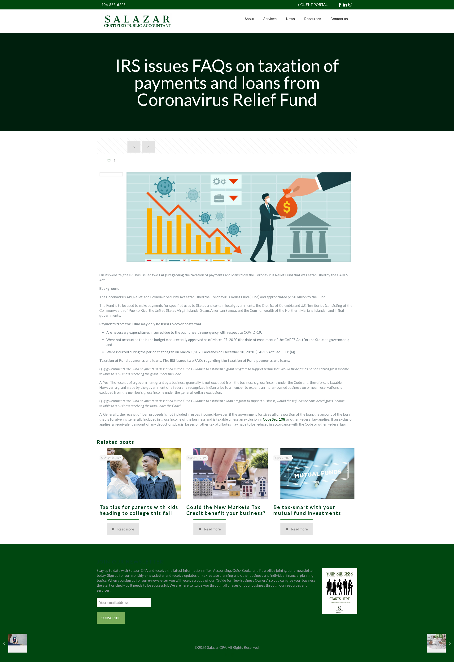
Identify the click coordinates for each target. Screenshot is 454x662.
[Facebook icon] (222, 655)
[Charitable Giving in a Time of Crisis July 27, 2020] (13, 643)
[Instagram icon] (232, 655)
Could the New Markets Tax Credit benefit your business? (226, 510)
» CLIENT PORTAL (312, 4)
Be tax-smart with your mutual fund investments (307, 510)
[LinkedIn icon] (227, 655)
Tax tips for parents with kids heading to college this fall (139, 510)
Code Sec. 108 (274, 419)
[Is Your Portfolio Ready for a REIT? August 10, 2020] (440, 643)
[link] (270, 30)
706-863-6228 (113, 4)
